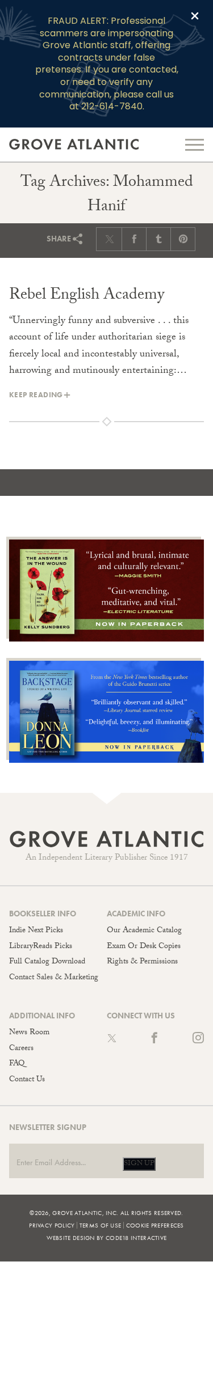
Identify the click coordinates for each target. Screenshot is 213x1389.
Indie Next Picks (36, 931)
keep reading (36, 395)
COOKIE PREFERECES (155, 1225)
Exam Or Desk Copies (144, 947)
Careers (21, 1049)
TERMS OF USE (101, 1225)
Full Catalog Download (47, 962)
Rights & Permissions (142, 962)
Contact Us (27, 1080)
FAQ (16, 1064)
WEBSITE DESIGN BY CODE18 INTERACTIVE (107, 1238)
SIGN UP (139, 1164)
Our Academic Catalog (144, 931)
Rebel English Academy (86, 296)
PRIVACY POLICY (51, 1225)
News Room (29, 1033)
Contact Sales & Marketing (53, 978)
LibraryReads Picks (40, 947)
